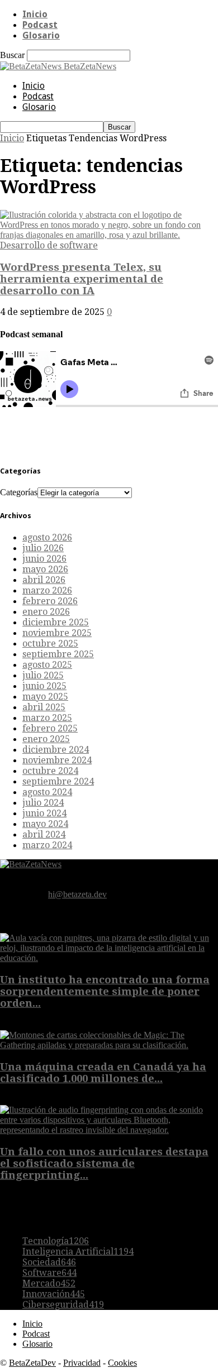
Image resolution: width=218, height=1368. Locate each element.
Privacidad (82, 1362)
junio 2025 (44, 686)
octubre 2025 (50, 643)
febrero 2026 (50, 601)
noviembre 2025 (57, 633)
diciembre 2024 (55, 749)
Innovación (53, 1294)
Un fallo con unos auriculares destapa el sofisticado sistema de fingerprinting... (104, 1163)
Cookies (122, 1362)
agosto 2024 (47, 792)
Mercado (48, 1283)
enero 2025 (46, 739)
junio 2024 (44, 813)
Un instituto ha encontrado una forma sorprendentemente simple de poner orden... (105, 991)
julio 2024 (43, 802)
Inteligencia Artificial (78, 1251)
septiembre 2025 (58, 654)
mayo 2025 (45, 696)
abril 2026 (43, 580)
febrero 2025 (50, 728)
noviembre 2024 (57, 760)
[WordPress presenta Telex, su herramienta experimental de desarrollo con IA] (109, 235)
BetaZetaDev (32, 1362)
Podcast (40, 25)
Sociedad (49, 1262)
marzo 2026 (47, 590)
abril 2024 (43, 834)
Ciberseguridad (63, 1304)
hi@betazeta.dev (77, 894)
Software (49, 1272)
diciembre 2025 (55, 622)
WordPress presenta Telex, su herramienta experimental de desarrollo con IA (81, 278)
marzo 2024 (47, 845)
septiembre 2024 (58, 781)
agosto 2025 (47, 664)
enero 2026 (46, 611)
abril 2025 (43, 707)
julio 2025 (43, 675)
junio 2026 (44, 558)
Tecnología (55, 1241)
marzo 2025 (47, 717)
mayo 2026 (45, 569)
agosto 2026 (47, 537)
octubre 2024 (50, 771)
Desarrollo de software (49, 245)
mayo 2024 (45, 824)
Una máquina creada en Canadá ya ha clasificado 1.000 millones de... (103, 1072)
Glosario (41, 35)
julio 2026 (43, 548)
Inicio (35, 14)
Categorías (18, 492)
